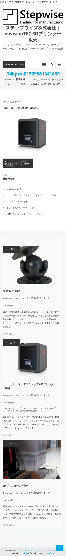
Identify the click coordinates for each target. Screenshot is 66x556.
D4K (9, 408)
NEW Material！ (14, 188)
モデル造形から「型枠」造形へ (21, 207)
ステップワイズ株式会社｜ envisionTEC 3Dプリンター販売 (33, 33)
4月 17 (11, 443)
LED (13, 408)
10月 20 (12, 342)
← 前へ (6, 174)
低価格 (21, 410)
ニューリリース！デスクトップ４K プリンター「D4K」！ (17, 163)
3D (6, 408)
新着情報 (10, 402)
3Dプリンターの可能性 (17, 201)
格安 (35, 410)
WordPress (50, 553)
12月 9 (11, 249)
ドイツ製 (14, 410)
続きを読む (8, 333)
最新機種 (28, 410)
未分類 (10, 305)
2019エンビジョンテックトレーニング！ (25, 214)
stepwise (8, 298)
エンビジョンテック (36, 408)
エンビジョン (21, 408)
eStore (25, 553)
